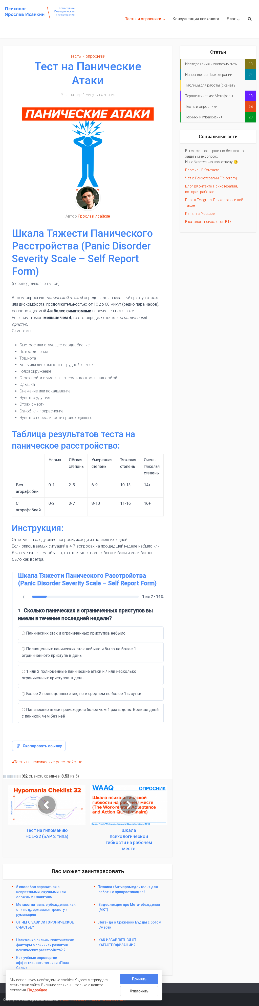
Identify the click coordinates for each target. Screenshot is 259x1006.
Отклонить (139, 991)
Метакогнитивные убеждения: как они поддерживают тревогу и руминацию (46, 910)
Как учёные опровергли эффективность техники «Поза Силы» (42, 963)
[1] (5, 776)
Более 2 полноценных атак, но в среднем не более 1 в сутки (83, 693)
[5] (19, 776)
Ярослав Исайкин (94, 216)
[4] (15, 776)
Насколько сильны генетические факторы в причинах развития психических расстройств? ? (45, 945)
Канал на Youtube (199, 214)
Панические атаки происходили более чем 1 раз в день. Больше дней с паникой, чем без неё (90, 713)
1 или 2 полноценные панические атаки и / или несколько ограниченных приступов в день (79, 674)
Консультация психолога (195, 18)
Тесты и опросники (143, 18)
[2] (8, 776)
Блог (231, 18)
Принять (139, 979)
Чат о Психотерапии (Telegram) (211, 178)
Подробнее (37, 990)
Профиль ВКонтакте (202, 170)
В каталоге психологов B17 (208, 222)
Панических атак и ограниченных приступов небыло (75, 633)
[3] (12, 776)
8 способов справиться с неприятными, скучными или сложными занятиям (41, 892)
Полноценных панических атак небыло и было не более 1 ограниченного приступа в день (79, 652)
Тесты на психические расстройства (48, 762)
